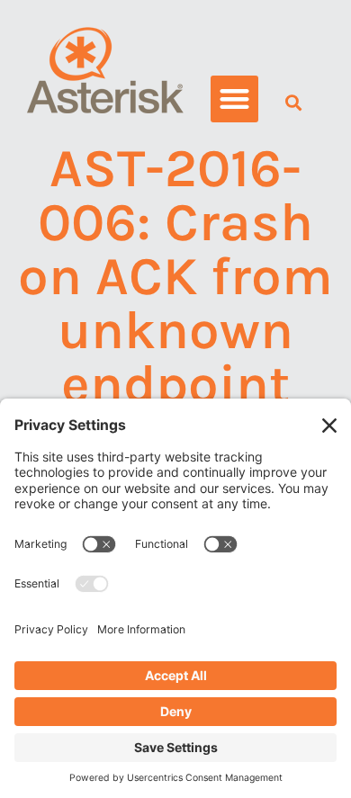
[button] (234, 99)
